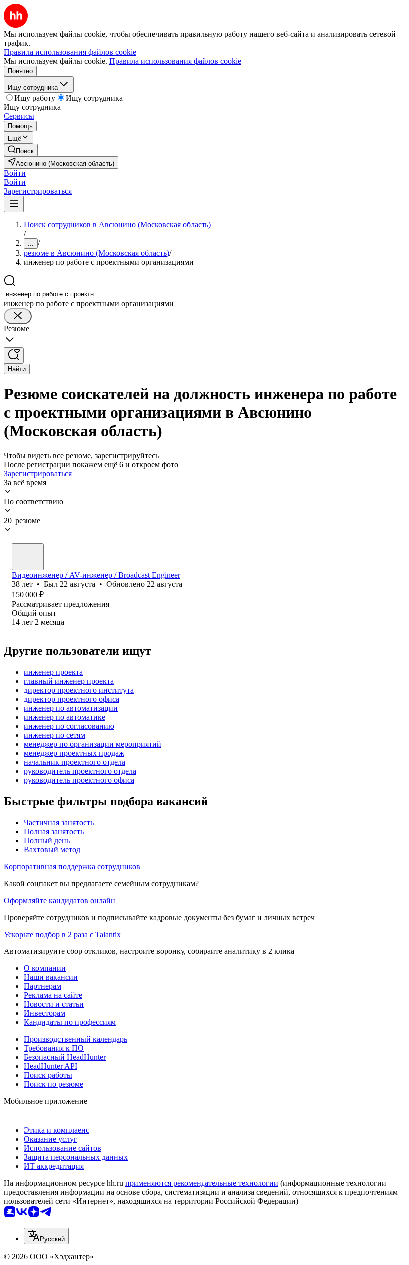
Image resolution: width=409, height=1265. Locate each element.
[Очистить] (18, 316)
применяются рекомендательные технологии (201, 1183)
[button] (15, 173)
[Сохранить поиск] (14, 355)
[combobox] (50, 294)
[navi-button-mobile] (14, 204)
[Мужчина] (28, 556)
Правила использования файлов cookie (175, 61)
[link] (21, 150)
